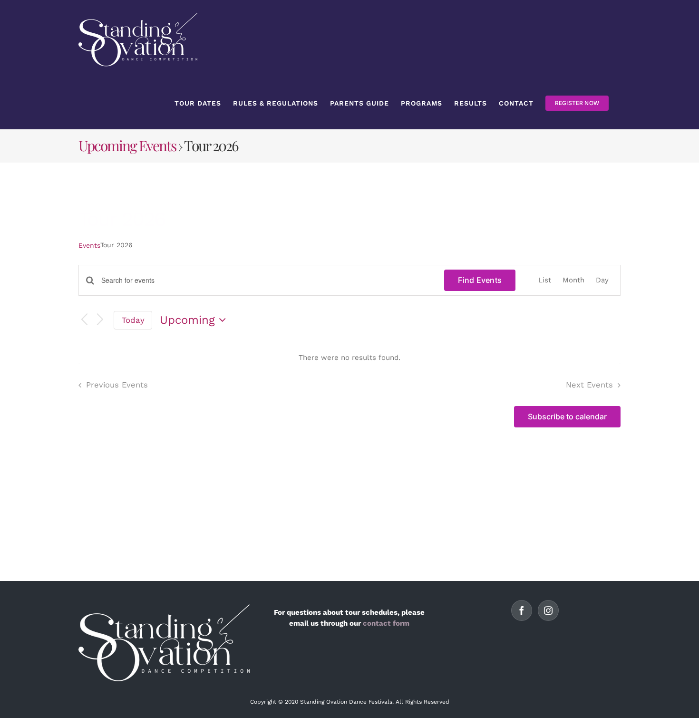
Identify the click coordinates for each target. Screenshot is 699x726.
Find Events (480, 280)
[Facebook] (521, 610)
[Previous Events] (84, 320)
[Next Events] (100, 320)
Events (89, 245)
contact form (386, 623)
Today (133, 320)
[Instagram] (548, 610)
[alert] (349, 358)
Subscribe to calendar (567, 416)
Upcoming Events (127, 145)
